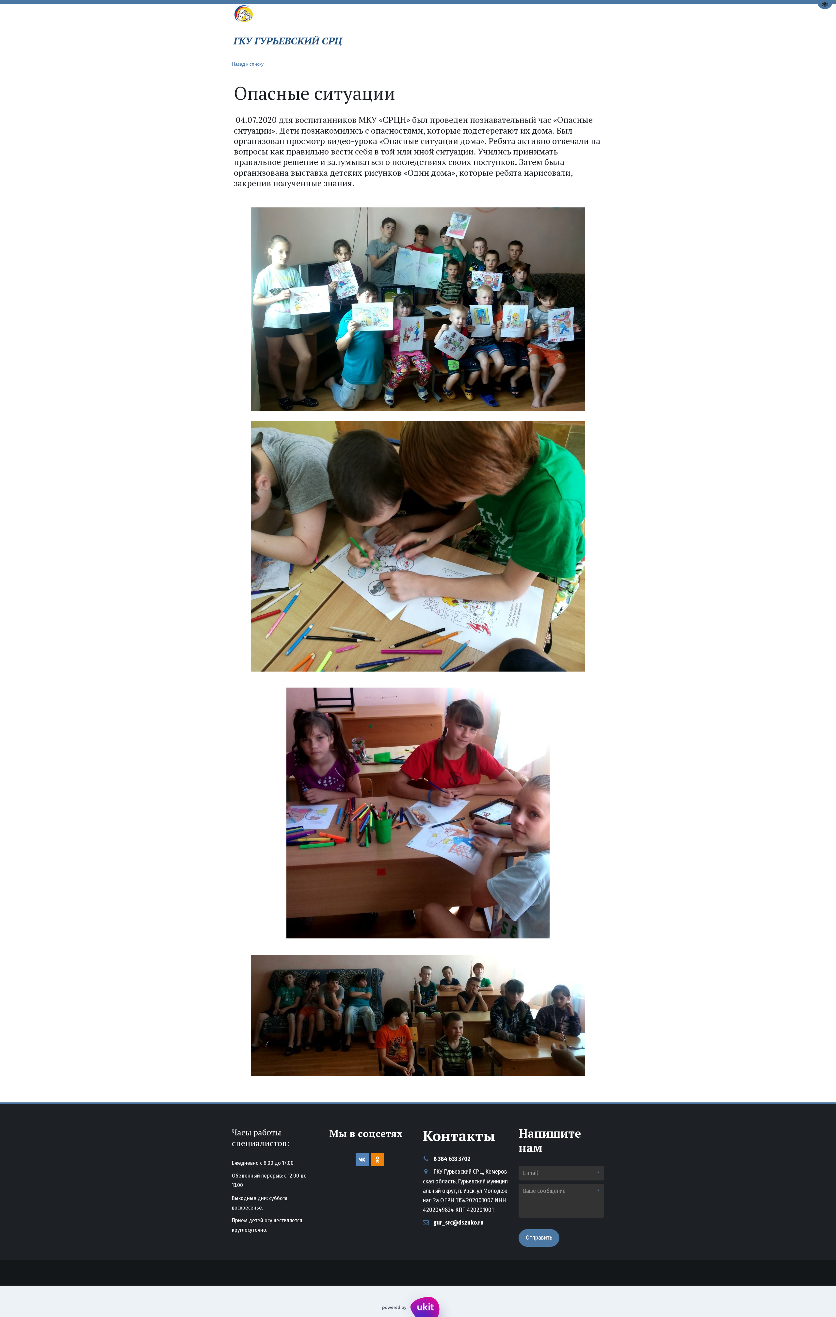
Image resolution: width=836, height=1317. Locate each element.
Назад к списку (248, 63)
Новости (470, 30)
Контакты (509, 30)
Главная (400, 30)
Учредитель (553, 30)
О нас (433, 30)
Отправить (539, 1237)
